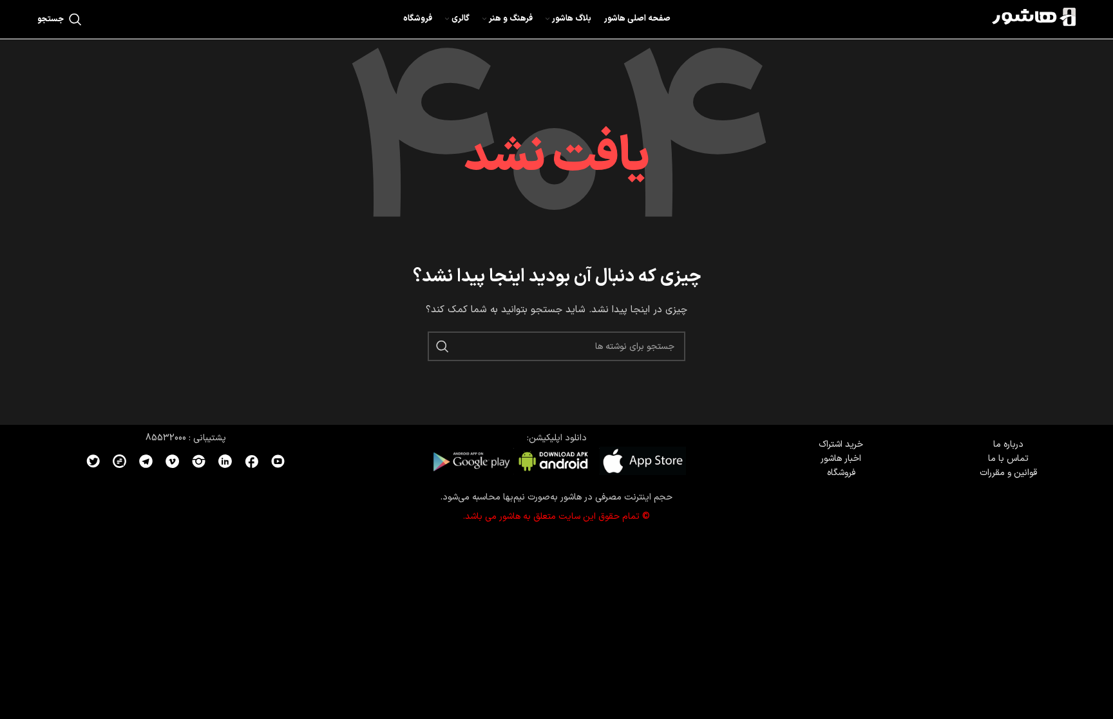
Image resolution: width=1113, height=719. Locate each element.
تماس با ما (1008, 458)
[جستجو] (442, 346)
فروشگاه (841, 473)
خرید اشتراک (841, 444)
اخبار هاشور (841, 458)
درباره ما (1008, 444)
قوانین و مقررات (1008, 473)
